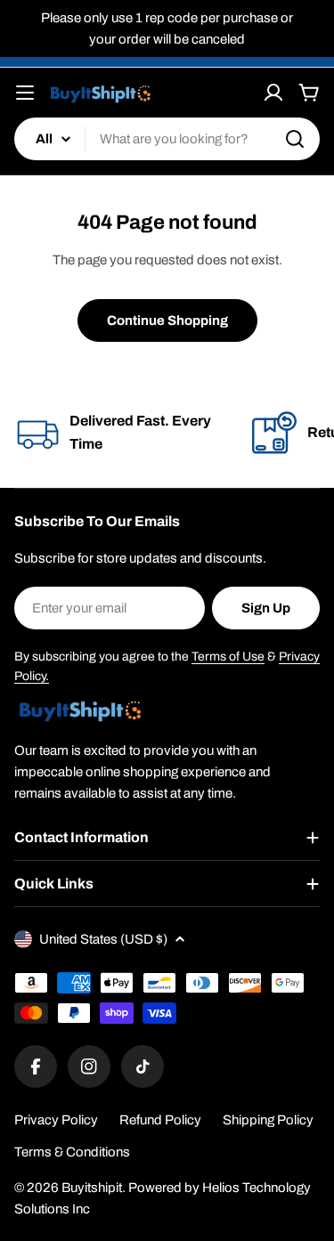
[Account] (273, 92)
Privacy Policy (56, 1120)
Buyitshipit (91, 1187)
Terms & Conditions (72, 1152)
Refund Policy (160, 1120)
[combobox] (167, 139)
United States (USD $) (103, 939)
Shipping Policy (268, 1120)
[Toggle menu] (25, 92)
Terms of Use (228, 656)
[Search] (294, 139)
